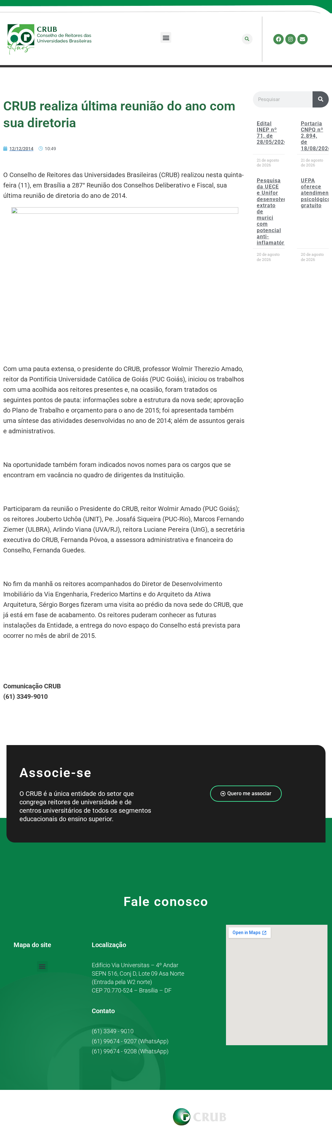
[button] (165, 37)
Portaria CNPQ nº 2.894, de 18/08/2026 (316, 136)
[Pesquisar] (321, 99)
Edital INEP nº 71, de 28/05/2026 (272, 132)
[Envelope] (302, 39)
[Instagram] (290, 39)
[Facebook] (278, 39)
